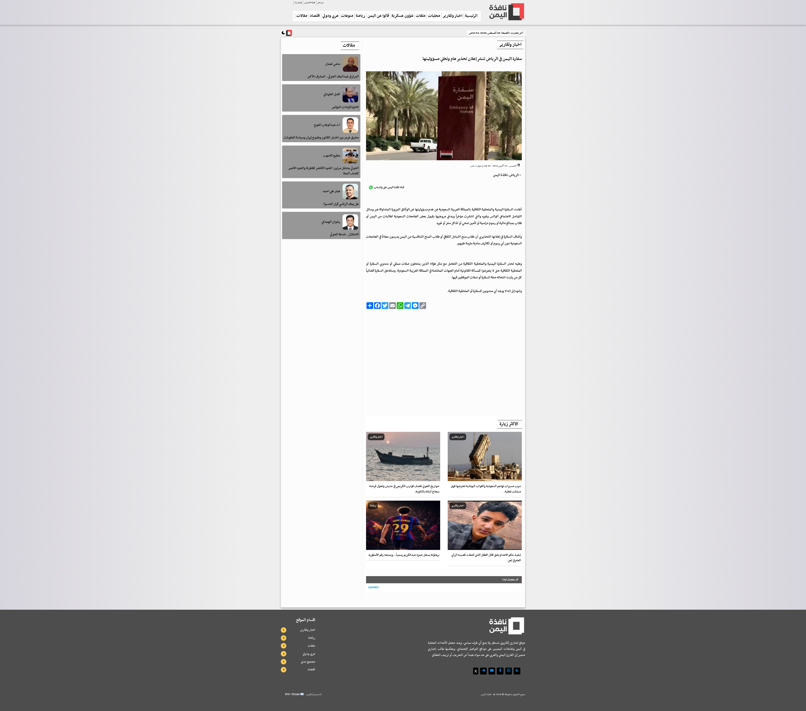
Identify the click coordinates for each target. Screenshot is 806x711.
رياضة (360, 16)
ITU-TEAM (292, 694)
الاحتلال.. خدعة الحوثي (344, 234)
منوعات (347, 16)
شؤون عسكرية (402, 16)
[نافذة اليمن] (506, 12)
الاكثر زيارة (509, 424)
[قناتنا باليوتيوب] (491, 671)
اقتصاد (315, 16)
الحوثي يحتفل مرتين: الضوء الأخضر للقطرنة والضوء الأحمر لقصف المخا (323, 170)
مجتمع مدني (308, 661)
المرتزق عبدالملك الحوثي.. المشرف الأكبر (333, 76)
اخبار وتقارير (452, 16)
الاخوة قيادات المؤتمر (345, 107)
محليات (434, 16)
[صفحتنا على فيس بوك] (500, 671)
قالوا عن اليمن (378, 16)
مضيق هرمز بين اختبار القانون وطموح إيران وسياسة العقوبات (321, 137)
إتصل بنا (298, 2)
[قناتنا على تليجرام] (483, 671)
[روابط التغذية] (517, 671)
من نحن (320, 2)
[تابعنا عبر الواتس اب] (508, 671)
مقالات (301, 16)
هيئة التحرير (309, 2)
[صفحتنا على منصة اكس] (475, 671)
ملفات (420, 16)
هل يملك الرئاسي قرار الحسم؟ (341, 204)
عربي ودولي (330, 16)
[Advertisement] (444, 361)
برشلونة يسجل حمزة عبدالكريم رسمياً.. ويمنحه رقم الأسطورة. (403, 555)
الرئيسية (471, 16)
